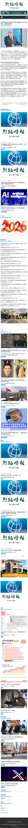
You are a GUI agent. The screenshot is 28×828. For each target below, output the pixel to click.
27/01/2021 (4, 682)
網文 (2, 636)
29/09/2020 (4, 708)
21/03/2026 (4, 473)
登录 (2, 806)
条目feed (3, 808)
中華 (2, 211)
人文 (4, 356)
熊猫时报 (9, 27)
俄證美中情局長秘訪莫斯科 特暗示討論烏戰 (10, 269)
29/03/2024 (4, 378)
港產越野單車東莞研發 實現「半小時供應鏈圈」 (11, 275)
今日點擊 (3, 98)
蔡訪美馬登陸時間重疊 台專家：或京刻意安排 (7, 103)
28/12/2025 (4, 548)
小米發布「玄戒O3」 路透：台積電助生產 (10, 288)
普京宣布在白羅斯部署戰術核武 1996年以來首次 (21, 103)
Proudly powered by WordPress (8, 824)
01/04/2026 (4, 782)
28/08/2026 (4, 181)
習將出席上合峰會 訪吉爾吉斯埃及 (8, 263)
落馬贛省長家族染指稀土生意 (7, 247)
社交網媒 (2, 740)
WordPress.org (4, 812)
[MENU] (27, 17)
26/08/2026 (4, 206)
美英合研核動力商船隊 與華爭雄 (8, 278)
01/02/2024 (4, 401)
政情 (2, 478)
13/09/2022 (4, 431)
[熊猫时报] (2, 17)
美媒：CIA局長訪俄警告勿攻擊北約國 (9, 261)
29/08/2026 (4, 142)
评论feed (3, 810)
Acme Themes (14, 825)
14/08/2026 (4, 735)
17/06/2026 (4, 760)
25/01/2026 (4, 510)
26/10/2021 (4, 630)
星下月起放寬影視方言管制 (6, 298)
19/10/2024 (4, 348)
